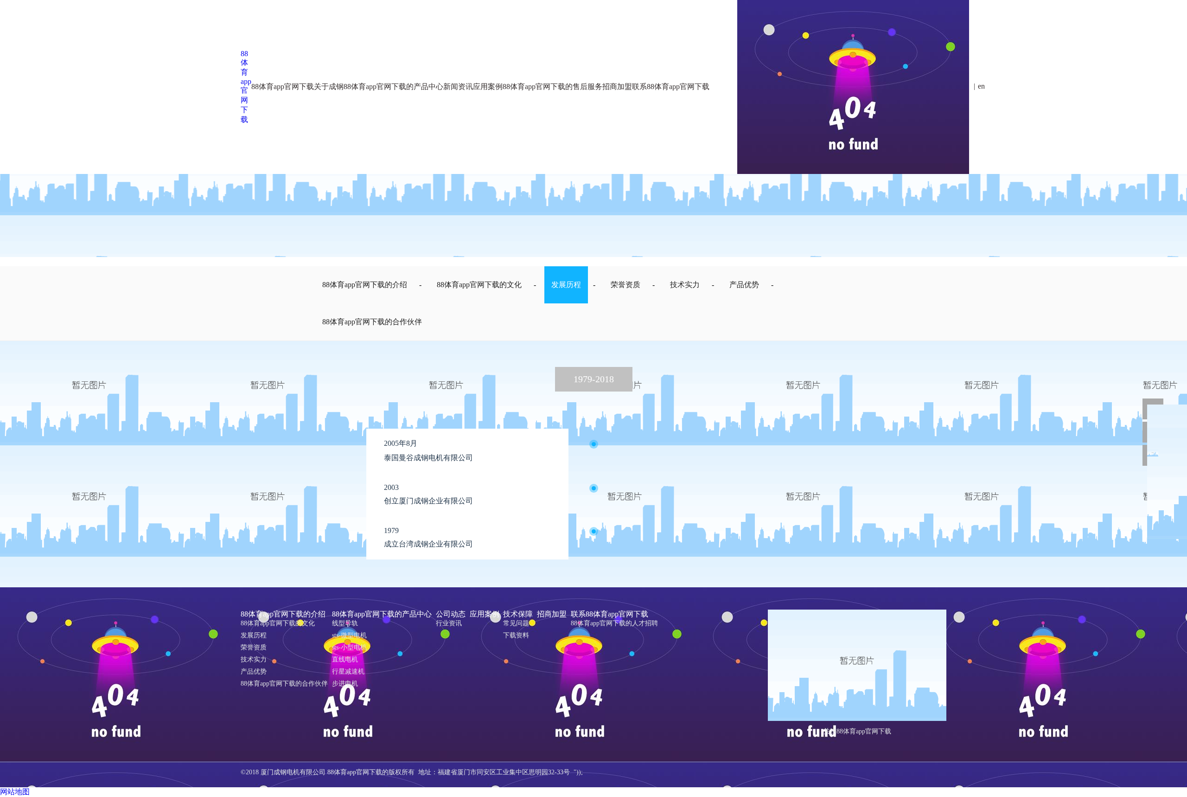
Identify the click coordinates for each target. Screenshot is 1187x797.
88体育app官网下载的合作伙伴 (372, 322)
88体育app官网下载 (246, 86)
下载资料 (516, 635)
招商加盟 (552, 614)
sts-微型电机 (349, 635)
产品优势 (744, 285)
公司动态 (343, 125)
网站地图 (15, 792)
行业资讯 (449, 623)
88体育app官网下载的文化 (225, 147)
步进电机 (345, 683)
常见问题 (438, 147)
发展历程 (214, 170)
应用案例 (484, 614)
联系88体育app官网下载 (567, 125)
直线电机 (345, 659)
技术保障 (438, 125)
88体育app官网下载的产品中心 (382, 614)
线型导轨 (279, 125)
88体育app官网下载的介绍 (225, 125)
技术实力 (685, 285)
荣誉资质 (214, 192)
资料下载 (509, 125)
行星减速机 (282, 170)
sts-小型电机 (283, 147)
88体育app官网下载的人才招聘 (638, 125)
